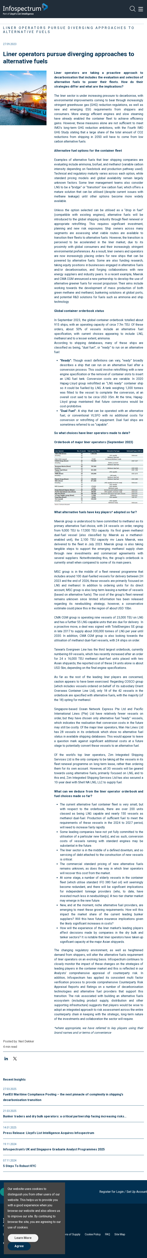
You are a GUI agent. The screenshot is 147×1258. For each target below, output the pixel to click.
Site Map (119, 1234)
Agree (19, 1246)
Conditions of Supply (68, 1234)
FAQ (107, 1234)
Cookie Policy (93, 1234)
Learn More (23, 1238)
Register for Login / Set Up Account (123, 1192)
